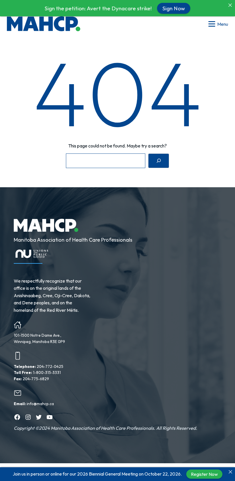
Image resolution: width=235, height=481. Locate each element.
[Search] (158, 160)
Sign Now (173, 8)
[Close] (230, 471)
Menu (222, 24)
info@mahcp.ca (40, 403)
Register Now (204, 474)
